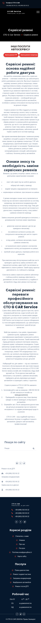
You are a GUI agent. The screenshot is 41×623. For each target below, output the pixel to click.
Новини (22, 540)
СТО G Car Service (11, 35)
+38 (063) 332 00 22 (22, 516)
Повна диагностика (22, 570)
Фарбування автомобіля (22, 582)
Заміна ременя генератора (29, 55)
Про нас (22, 544)
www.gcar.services (21, 395)
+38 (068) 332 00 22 (11, 5)
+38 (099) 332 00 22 (23, 5)
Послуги (22, 548)
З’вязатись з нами (22, 536)
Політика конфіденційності (22, 552)
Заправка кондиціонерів (22, 578)
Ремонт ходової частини (22, 574)
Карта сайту (22, 556)
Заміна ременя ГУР (11, 55)
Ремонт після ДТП (22, 586)
